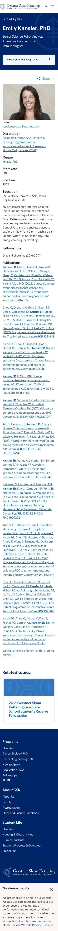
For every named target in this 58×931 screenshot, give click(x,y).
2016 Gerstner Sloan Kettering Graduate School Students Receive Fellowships (28, 709)
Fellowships (10, 775)
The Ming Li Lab (14, 19)
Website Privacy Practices (37, 925)
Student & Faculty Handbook (21, 813)
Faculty (7, 802)
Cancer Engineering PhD (18, 759)
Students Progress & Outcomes (22, 845)
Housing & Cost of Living (18, 834)
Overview (9, 748)
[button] (29, 59)
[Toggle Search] (46, 6)
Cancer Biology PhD (15, 753)
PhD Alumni (10, 850)
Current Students (13, 840)
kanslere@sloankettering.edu (21, 126)
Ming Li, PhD (10, 161)
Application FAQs (13, 769)
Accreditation (11, 807)
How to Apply (11, 764)
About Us (8, 796)
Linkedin (8, 780)
